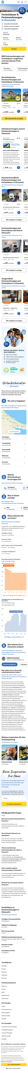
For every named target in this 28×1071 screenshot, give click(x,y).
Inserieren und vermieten (9, 1027)
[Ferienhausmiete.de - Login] (22, 2)
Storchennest (6, 105)
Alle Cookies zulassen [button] (14, 1064)
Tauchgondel (10, 722)
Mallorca (4, 972)
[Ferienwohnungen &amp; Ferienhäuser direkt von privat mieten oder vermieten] (2, 2)
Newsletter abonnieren (14, 804)
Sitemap (4, 978)
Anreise (5, 38)
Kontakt (4, 1019)
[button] (26, 2)
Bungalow (17, 859)
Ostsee (4, 969)
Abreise (18, 38)
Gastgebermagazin (7, 1030)
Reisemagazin (6, 1012)
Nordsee (4, 966)
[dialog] (14, 1056)
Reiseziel (5, 32)
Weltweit (4, 975)
